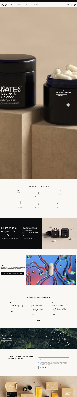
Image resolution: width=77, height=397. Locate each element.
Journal (36, 4)
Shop (68, 4)
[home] (7, 5)
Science (19, 4)
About (27, 4)
